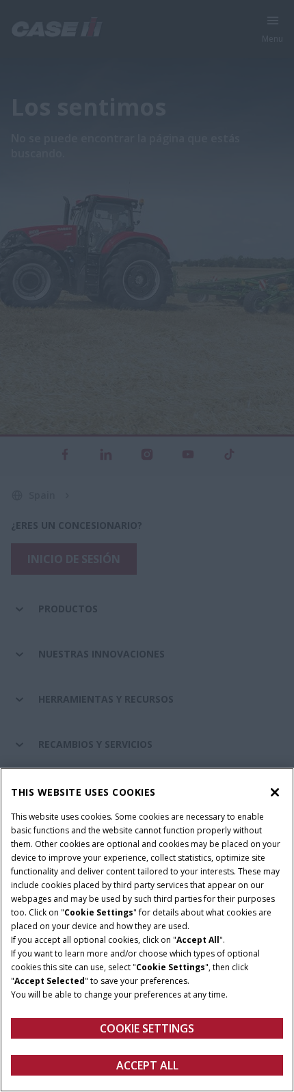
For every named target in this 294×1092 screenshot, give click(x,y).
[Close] (275, 792)
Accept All (147, 1065)
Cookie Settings (147, 1028)
